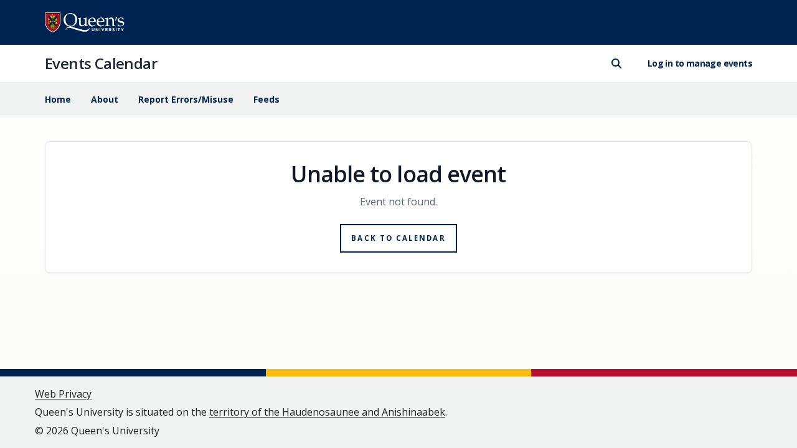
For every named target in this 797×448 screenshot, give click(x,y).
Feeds (266, 99)
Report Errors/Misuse (185, 99)
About (104, 99)
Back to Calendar (398, 238)
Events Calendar (101, 63)
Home (58, 99)
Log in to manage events (700, 63)
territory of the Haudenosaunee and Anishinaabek (327, 412)
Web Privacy (63, 394)
